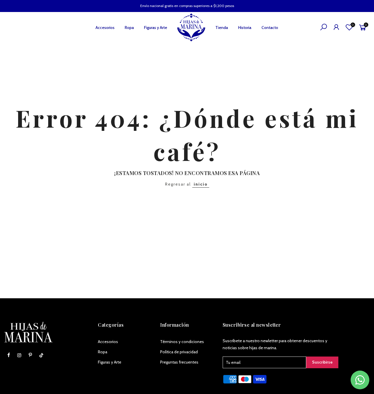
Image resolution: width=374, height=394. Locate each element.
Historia (244, 27)
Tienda (221, 27)
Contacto (270, 27)
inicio (201, 184)
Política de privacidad (179, 351)
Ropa (129, 27)
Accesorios (105, 27)
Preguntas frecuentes (179, 362)
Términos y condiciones (182, 341)
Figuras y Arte (155, 27)
